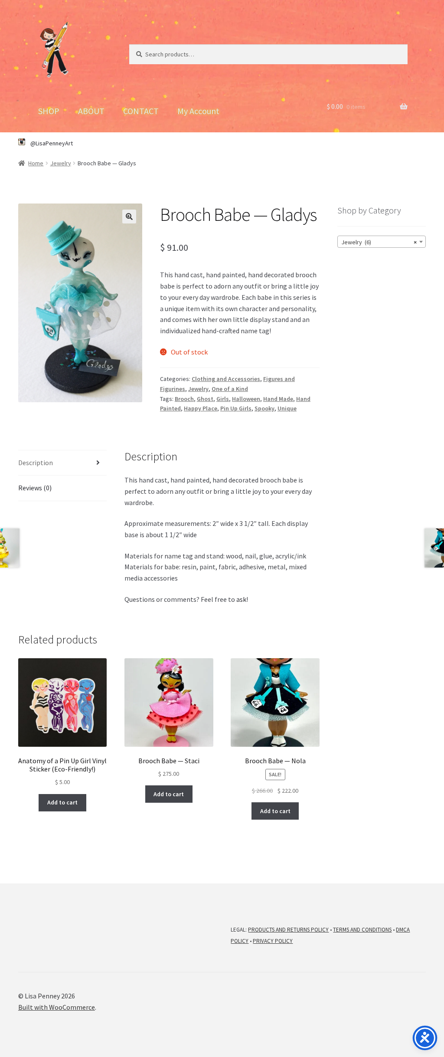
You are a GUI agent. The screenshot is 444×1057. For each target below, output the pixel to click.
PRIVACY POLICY (273, 941)
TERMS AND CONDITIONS (362, 929)
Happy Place (200, 408)
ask (241, 599)
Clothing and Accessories (226, 379)
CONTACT (141, 110)
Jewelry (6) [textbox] (379, 242)
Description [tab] (35, 462)
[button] (129, 216)
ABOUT (91, 110)
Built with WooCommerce (56, 1007)
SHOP (48, 110)
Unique (287, 408)
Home (35, 163)
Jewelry (60, 163)
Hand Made (278, 399)
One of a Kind (230, 389)
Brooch (184, 399)
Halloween (246, 399)
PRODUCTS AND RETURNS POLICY (288, 929)
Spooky (264, 408)
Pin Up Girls (235, 408)
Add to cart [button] (62, 802)
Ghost (205, 399)
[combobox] (381, 242)
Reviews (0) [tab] (35, 487)
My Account (198, 110)
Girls (222, 399)
